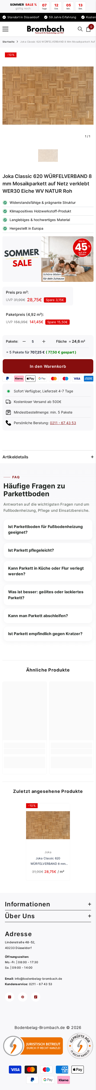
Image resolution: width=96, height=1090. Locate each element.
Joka (48, 852)
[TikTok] (35, 997)
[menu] (5, 29)
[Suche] (80, 29)
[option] (48, 95)
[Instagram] (9, 997)
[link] (24, 751)
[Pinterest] (22, 997)
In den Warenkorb (48, 366)
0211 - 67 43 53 (63, 423)
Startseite (8, 41)
